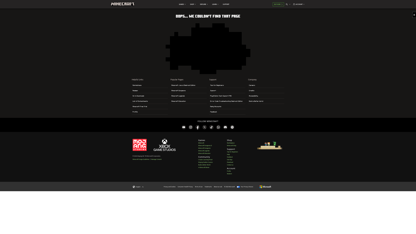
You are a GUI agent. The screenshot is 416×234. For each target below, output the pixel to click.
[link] (184, 127)
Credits (251, 90)
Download (230, 162)
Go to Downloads (138, 96)
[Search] (288, 4)
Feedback (213, 111)
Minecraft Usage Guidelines (141, 159)
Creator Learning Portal (205, 160)
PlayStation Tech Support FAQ (221, 96)
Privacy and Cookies (170, 187)
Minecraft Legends (178, 96)
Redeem (135, 90)
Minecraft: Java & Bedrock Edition (183, 85)
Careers (252, 85)
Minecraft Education (178, 101)
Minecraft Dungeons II (205, 145)
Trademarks (208, 187)
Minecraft (201, 143)
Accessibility (253, 96)
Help (228, 154)
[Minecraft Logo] (122, 4)
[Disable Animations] (414, 15)
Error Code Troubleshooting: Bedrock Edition (226, 101)
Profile (135, 111)
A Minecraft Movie (203, 167)
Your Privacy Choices (246, 187)
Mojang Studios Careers (205, 162)
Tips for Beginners (217, 85)
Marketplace (137, 85)
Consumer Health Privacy (185, 187)
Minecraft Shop (231, 145)
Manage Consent (156, 159)
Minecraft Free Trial (140, 106)
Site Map (229, 160)
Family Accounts (215, 106)
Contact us (230, 165)
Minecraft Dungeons (178, 90)
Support (213, 90)
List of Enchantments (140, 101)
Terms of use (199, 187)
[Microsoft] (265, 186)
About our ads (218, 187)
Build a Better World (256, 101)
